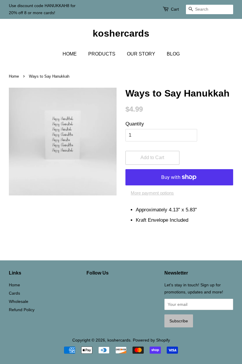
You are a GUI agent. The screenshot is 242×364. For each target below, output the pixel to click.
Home (14, 76)
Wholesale (18, 301)
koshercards (121, 33)
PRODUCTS (101, 53)
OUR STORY (141, 53)
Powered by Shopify (151, 340)
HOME (70, 53)
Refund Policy (22, 309)
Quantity (134, 124)
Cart (175, 9)
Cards (14, 293)
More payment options (152, 192)
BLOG (173, 53)
